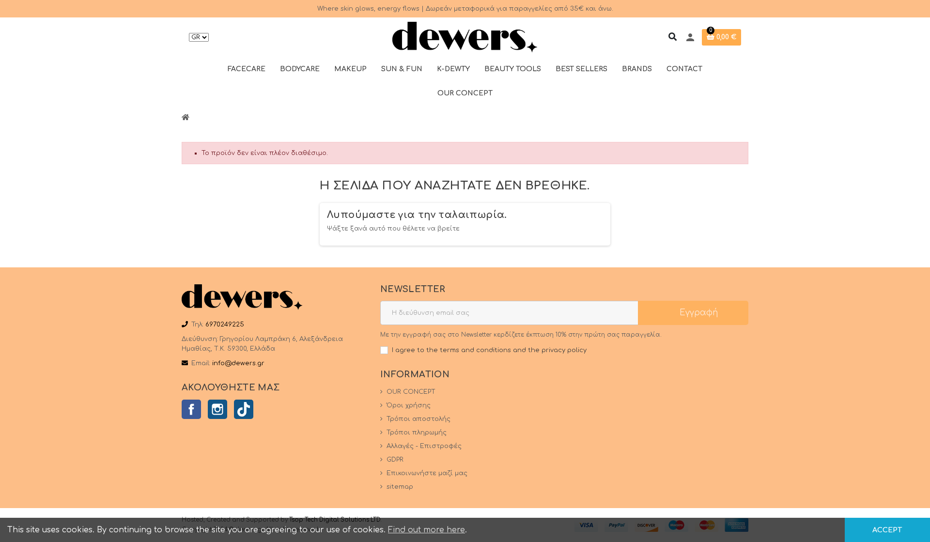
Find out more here (426, 530)
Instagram (217, 409)
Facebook (191, 409)
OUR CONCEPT (411, 391)
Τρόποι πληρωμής (417, 432)
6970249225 (224, 324)
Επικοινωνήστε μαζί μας (427, 473)
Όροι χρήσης (409, 405)
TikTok (243, 409)
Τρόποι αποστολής (418, 419)
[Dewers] (465, 37)
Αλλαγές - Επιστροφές (424, 446)
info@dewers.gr (238, 363)
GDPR (395, 459)
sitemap (400, 486)
